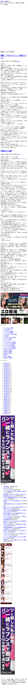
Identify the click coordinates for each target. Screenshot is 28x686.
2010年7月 (6, 397)
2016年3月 (6, 366)
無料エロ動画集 (5, 1)
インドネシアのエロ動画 (10, 334)
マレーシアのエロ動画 (10, 346)
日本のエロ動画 (8, 353)
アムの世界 (7, 329)
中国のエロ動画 (8, 350)
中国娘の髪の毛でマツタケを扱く (13, 503)
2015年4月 (6, 379)
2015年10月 (7, 374)
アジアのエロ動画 (8, 328)
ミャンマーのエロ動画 (10, 348)
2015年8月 (6, 377)
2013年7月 (6, 396)
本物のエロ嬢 (6, 151)
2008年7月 (6, 407)
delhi (19, 61)
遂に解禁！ (7, 486)
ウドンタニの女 (8, 489)
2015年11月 (7, 372)
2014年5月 (6, 382)
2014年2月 (6, 385)
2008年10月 (7, 402)
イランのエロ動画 (8, 331)
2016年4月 (6, 364)
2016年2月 (6, 368)
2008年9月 (6, 404)
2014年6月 (6, 380)
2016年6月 (6, 363)
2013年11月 (7, 390)
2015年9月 (6, 375)
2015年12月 (7, 371)
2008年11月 (7, 401)
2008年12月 (7, 399)
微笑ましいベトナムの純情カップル (13, 500)
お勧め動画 (7, 519)
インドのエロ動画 (8, 332)
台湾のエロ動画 (8, 351)
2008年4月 (6, 410)
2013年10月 (7, 391)
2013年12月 (7, 388)
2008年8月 (6, 405)
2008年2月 (6, 413)
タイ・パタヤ (7, 340)
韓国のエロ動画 (8, 357)
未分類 (5, 354)
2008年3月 (6, 412)
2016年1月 (6, 369)
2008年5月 (6, 408)
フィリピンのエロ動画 (10, 343)
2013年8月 (6, 394)
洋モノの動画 (7, 356)
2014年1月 (6, 386)
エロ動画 (6, 335)
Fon (4, 488)
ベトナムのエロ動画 (9, 345)
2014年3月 (6, 383)
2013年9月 (6, 393)
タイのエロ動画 (8, 339)
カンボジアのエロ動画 (10, 337)
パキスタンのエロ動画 (10, 342)
